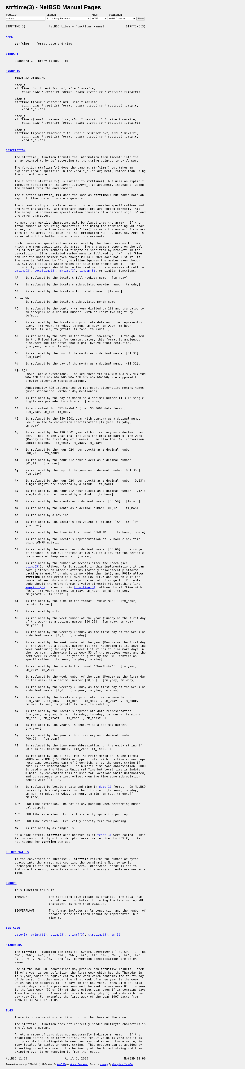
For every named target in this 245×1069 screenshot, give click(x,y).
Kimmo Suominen (79, 1064)
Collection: (115, 15)
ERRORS (11, 883)
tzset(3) (104, 835)
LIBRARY (12, 54)
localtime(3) (45, 270)
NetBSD (61, 1064)
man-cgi (104, 1064)
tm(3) (116, 934)
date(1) (105, 786)
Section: (52, 15)
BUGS (9, 1010)
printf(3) (77, 934)
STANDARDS (14, 945)
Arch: (96, 15)
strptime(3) (98, 934)
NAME (9, 37)
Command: (12, 15)
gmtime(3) (23, 270)
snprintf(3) (35, 587)
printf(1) (39, 934)
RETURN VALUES (17, 852)
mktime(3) (68, 270)
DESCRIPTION (15, 150)
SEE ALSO (13, 928)
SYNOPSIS (13, 71)
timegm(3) (87, 270)
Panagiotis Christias (122, 1064)
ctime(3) (32, 566)
